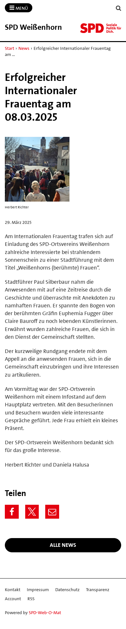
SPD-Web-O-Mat (45, 612)
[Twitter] (32, 512)
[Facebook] (12, 512)
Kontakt (12, 589)
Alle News (63, 544)
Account (13, 598)
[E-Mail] (52, 512)
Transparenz (97, 589)
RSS (31, 598)
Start (9, 48)
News (23, 48)
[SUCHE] (118, 8)
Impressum (38, 589)
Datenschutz (67, 589)
